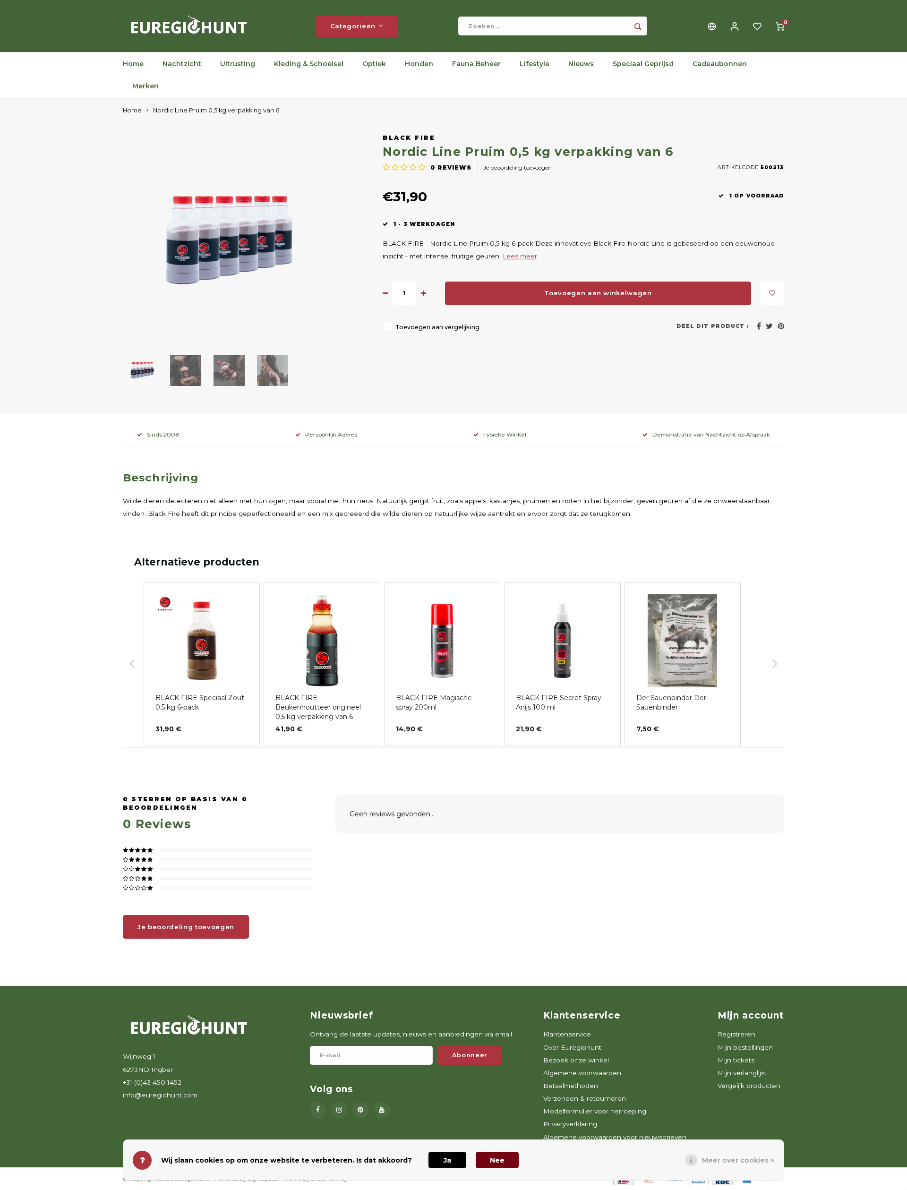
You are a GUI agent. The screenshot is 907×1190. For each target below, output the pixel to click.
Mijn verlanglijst (742, 1073)
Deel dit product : (712, 326)
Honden (419, 64)
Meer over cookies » (738, 1160)
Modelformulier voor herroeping (594, 1111)
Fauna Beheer (476, 64)
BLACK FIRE (409, 137)
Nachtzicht (182, 64)
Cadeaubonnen (720, 64)
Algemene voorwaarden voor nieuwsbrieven (614, 1137)
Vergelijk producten (749, 1085)
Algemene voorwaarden (582, 1073)
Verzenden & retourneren (584, 1098)
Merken (145, 86)
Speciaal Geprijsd (643, 64)
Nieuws (581, 64)
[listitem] (202, 663)
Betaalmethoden (570, 1085)
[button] (132, 664)
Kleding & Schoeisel (308, 64)
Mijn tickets (736, 1060)
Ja (447, 1160)
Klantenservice (567, 1034)
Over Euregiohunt (572, 1047)
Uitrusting (237, 64)
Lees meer (520, 256)
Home (133, 64)
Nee (497, 1160)
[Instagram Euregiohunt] (339, 1110)
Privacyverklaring (570, 1124)
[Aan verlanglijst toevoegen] (772, 293)
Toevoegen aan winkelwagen (598, 293)
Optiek (374, 64)
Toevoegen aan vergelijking (437, 327)
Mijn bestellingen (745, 1047)
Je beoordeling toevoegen (517, 167)
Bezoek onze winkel (576, 1060)
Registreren (736, 1034)
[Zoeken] (637, 26)
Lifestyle (534, 64)
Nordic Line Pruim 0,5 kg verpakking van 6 (216, 110)
